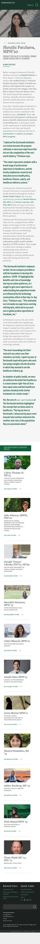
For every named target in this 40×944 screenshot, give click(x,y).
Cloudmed (21, 114)
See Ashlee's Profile (10, 795)
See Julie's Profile (10, 535)
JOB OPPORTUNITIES (26, 931)
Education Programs (26, 889)
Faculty (23, 897)
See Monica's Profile (11, 759)
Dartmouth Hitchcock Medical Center (10, 898)
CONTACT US (33, 931)
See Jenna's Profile (10, 724)
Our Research (24, 895)
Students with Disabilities (27, 892)
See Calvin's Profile (10, 489)
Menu (30, 5)
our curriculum (24, 400)
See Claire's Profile (10, 650)
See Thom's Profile (10, 868)
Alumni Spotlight (9, 64)
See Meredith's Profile (11, 614)
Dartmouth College (8, 889)
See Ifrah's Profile (10, 831)
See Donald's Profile (11, 576)
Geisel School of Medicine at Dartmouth (10, 893)
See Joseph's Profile (11, 686)
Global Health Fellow (12, 196)
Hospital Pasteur (28, 75)
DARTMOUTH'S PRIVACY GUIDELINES (16, 931)
